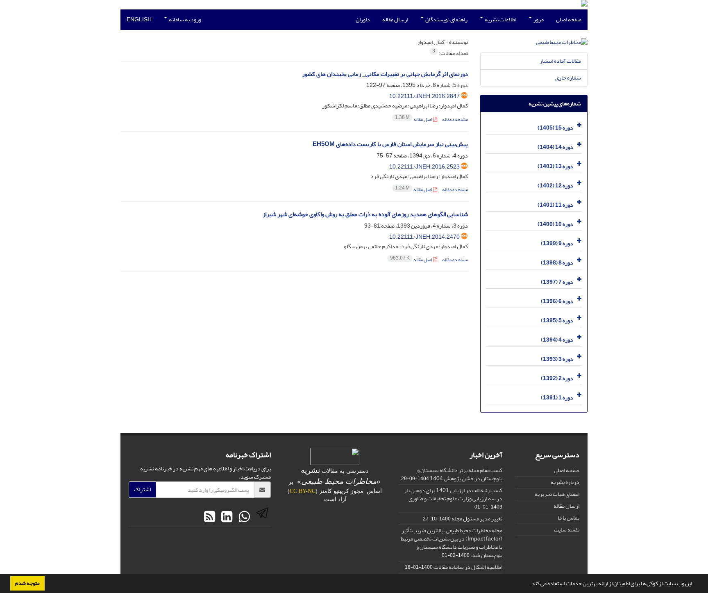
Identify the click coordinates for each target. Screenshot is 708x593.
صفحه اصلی (568, 19)
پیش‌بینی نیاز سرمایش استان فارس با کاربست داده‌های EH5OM (390, 144)
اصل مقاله (414, 119)
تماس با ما (568, 517)
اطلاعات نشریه (500, 19)
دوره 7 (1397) (557, 281)
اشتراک (142, 489)
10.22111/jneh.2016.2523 (424, 166)
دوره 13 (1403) (555, 166)
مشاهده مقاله (455, 119)
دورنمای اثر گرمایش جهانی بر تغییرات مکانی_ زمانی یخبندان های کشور (385, 74)
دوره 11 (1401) (555, 204)
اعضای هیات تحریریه (557, 493)
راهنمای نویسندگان (445, 19)
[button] (527, 584)
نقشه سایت (566, 529)
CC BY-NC (302, 491)
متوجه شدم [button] (27, 583)
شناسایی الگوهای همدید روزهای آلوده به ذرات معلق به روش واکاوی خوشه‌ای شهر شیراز (365, 214)
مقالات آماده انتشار (560, 60)
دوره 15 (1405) (555, 127)
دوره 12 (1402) (555, 185)
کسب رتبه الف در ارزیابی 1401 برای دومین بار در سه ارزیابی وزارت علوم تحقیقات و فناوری (453, 494)
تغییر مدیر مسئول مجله (477, 518)
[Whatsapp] (243, 517)
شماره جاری (568, 77)
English (139, 19)
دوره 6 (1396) (557, 301)
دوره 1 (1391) (557, 397)
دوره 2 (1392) (557, 378)
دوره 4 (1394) (557, 339)
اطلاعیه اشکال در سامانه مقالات (467, 566)
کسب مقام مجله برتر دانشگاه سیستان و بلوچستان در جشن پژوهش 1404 (459, 474)
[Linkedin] (225, 517)
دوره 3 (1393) (557, 359)
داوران (363, 19)
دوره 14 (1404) (555, 147)
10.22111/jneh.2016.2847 (424, 96)
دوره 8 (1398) (557, 262)
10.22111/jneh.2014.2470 (424, 236)
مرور (538, 19)
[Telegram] (261, 517)
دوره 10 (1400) (555, 224)
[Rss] (209, 517)
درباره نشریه (565, 482)
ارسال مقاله (395, 19)
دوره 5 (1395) (557, 320)
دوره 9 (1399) (557, 243)
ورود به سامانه (184, 19)
